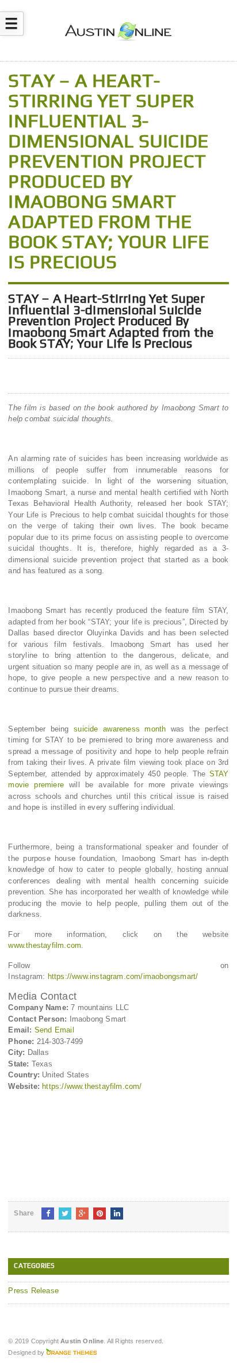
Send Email (54, 1030)
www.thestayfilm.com (44, 945)
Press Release (33, 1290)
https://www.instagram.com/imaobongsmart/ (123, 976)
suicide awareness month (120, 729)
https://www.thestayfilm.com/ (92, 1086)
